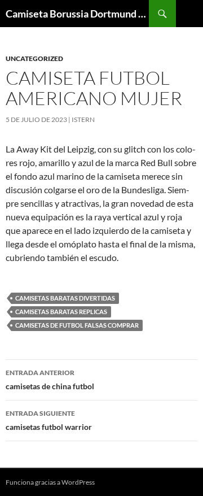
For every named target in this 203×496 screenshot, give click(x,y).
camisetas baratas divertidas (65, 298)
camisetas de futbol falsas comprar (77, 325)
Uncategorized (34, 58)
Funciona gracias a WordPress (50, 482)
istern (83, 119)
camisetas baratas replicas (61, 311)
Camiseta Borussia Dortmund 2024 (77, 13)
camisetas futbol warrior (49, 420)
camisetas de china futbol (50, 379)
